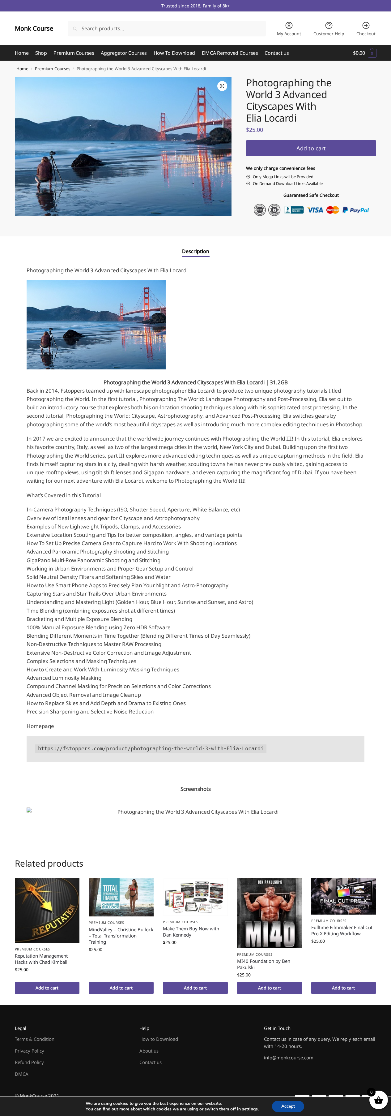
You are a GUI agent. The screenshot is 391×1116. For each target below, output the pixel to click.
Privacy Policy (29, 1051)
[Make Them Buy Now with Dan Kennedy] (195, 897)
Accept (288, 1106)
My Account (289, 34)
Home (22, 68)
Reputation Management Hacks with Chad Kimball (41, 959)
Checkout (366, 34)
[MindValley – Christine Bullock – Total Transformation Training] (121, 897)
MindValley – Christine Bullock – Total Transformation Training (121, 935)
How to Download (158, 1039)
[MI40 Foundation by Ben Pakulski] (269, 913)
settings (250, 1109)
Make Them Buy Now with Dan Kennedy (191, 931)
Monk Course (34, 28)
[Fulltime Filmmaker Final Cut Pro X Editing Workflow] (343, 896)
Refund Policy (29, 1062)
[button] (364, 53)
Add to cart (311, 148)
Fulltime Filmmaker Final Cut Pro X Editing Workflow (341, 930)
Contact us (150, 1062)
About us (149, 1051)
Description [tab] (195, 251)
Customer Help (328, 34)
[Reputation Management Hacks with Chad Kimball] (47, 910)
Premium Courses (52, 68)
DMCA (21, 1074)
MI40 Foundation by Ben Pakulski (263, 964)
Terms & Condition (34, 1039)
